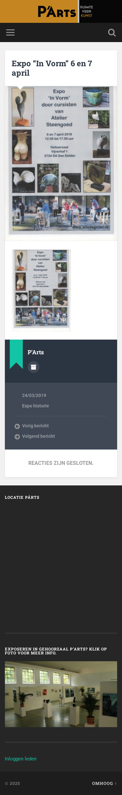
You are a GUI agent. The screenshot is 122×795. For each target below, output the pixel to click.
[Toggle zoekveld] (112, 32)
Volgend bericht (38, 436)
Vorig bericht (35, 425)
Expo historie (35, 405)
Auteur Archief (33, 367)
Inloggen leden (20, 759)
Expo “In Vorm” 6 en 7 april (52, 68)
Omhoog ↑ (104, 783)
